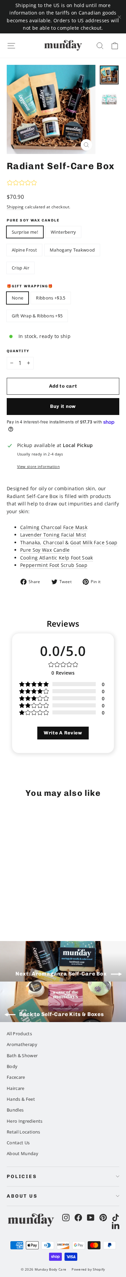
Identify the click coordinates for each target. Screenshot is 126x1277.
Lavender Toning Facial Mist (53, 534)
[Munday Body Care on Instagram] (66, 1217)
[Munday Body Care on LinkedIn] (115, 1225)
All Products (19, 1034)
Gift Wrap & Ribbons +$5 (37, 316)
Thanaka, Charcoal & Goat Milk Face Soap (69, 542)
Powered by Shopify (88, 1269)
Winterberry (63, 232)
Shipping (15, 206)
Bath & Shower (22, 1055)
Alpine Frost (24, 250)
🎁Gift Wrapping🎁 (30, 286)
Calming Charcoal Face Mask (53, 527)
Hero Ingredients (25, 1121)
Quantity (18, 351)
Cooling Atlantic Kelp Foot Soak (56, 557)
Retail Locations (23, 1132)
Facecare (16, 1077)
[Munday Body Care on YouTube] (90, 1217)
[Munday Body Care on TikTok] (115, 1217)
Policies (22, 1176)
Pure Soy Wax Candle (33, 220)
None (17, 298)
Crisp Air (20, 268)
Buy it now (63, 406)
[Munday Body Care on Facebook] (78, 1217)
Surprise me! (25, 232)
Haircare (16, 1088)
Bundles (15, 1110)
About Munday (22, 1153)
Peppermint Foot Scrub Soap (53, 565)
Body (12, 1066)
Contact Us (18, 1143)
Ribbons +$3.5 (50, 298)
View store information (38, 466)
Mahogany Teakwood (72, 250)
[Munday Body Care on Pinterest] (103, 1217)
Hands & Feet (21, 1099)
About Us (22, 1196)
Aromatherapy (22, 1044)
